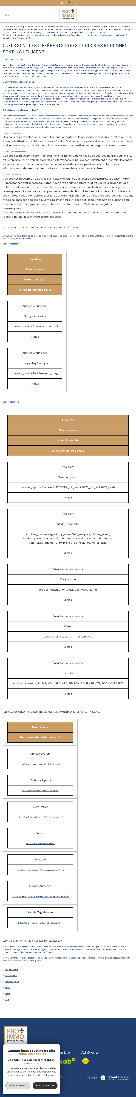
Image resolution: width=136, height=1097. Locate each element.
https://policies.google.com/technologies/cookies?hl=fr (40, 870)
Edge (7, 999)
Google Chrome (11, 969)
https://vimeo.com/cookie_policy (40, 843)
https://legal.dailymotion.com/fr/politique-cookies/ (40, 817)
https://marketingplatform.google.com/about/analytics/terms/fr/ (40, 896)
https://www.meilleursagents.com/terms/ (40, 790)
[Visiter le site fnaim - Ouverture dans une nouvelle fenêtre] (85, 1061)
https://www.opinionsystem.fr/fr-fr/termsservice (40, 764)
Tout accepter (45, 1085)
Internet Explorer (12, 981)
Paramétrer (17, 1085)
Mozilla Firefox (11, 975)
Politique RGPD (23, 38)
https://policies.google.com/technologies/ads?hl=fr (40, 923)
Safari (7, 987)
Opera (7, 993)
